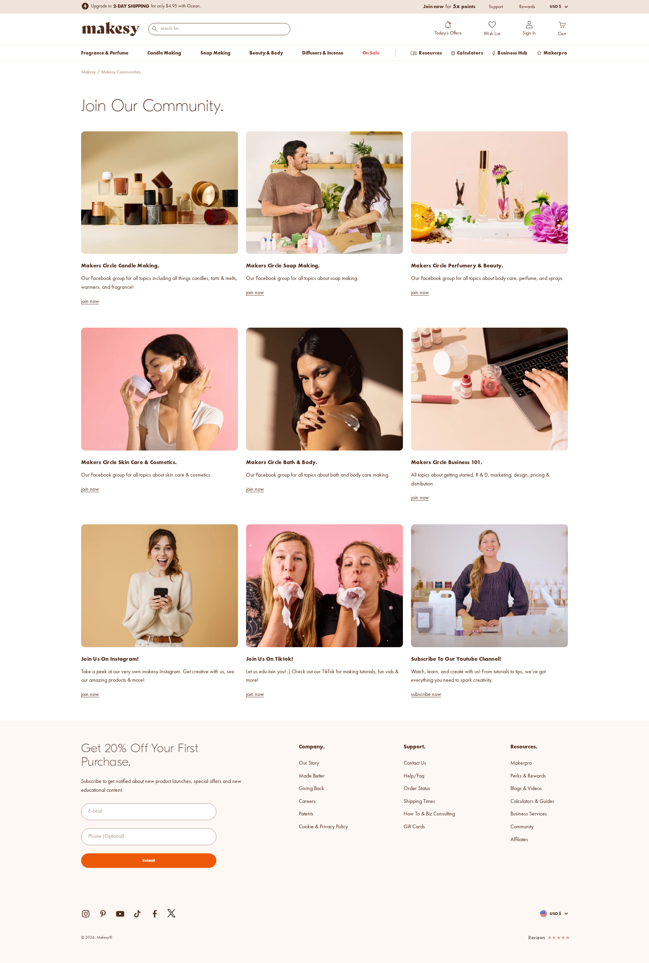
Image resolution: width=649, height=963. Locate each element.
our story (309, 763)
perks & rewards (528, 776)
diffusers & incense (322, 53)
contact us (415, 763)
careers (307, 801)
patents (306, 814)
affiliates (519, 839)
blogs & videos (526, 788)
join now (90, 301)
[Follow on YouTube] (120, 913)
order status (417, 788)
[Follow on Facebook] (154, 913)
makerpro (521, 763)
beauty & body (266, 53)
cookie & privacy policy (323, 827)
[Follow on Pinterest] (102, 913)
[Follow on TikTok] (137, 913)
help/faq (414, 776)
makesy (88, 72)
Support (496, 6)
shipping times (419, 801)
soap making (215, 53)
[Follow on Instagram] (85, 913)
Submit (148, 860)
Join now (433, 6)
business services (528, 814)
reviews (536, 938)
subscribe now (426, 694)
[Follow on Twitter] (171, 913)
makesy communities (121, 72)
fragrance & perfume (104, 53)
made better (312, 776)
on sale (371, 53)
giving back (311, 788)
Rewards (527, 6)
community (521, 827)
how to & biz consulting (429, 814)
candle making (164, 53)
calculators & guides (532, 801)
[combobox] (219, 28)
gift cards (414, 827)
